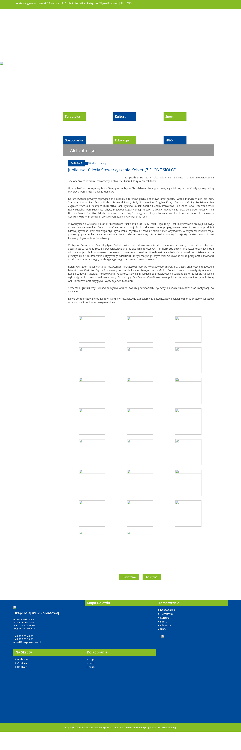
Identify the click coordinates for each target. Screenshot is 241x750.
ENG (129, 3)
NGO (169, 140)
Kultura (120, 116)
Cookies (22, 663)
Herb (91, 663)
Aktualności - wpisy (97, 163)
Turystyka (72, 116)
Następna (151, 577)
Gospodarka (74, 140)
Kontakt (22, 667)
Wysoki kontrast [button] (108, 3)
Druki (92, 667)
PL (122, 3)
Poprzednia (129, 577)
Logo (92, 659)
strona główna (27, 3)
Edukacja (122, 140)
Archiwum (23, 659)
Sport (169, 116)
